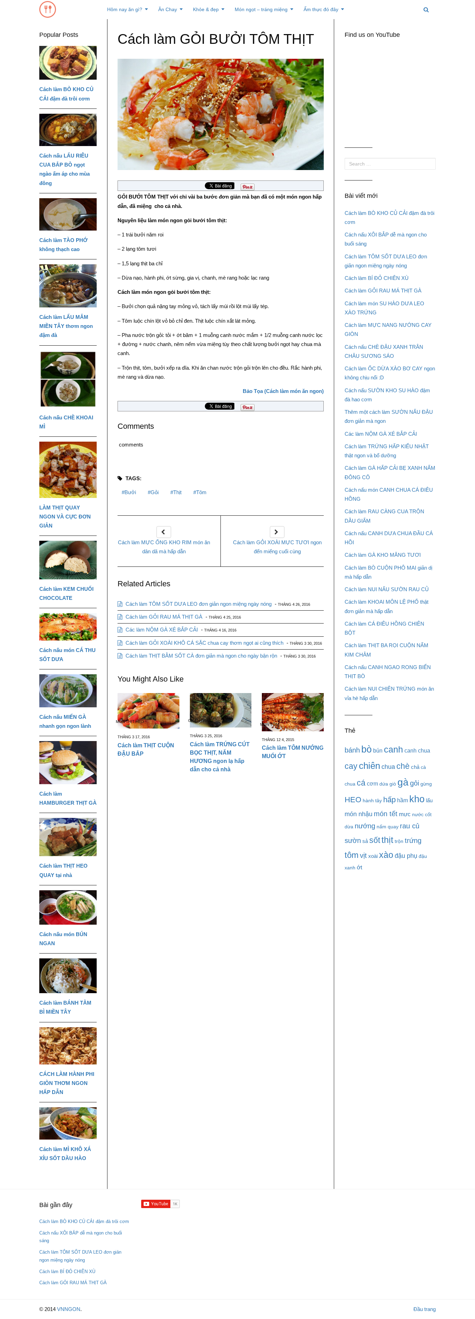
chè (403, 766)
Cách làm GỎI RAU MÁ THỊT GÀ (163, 617)
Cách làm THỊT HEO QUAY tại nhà (63, 870)
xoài (373, 856)
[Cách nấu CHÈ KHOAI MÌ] (68, 379)
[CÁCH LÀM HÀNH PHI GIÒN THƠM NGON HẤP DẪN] (68, 1045)
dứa (383, 784)
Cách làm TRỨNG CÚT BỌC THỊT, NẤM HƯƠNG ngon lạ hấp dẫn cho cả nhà (220, 756)
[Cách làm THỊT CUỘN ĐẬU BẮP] (148, 711)
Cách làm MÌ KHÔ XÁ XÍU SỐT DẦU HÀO (65, 1153)
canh (393, 749)
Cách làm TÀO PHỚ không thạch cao (63, 244)
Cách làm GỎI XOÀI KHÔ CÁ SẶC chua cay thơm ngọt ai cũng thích (203, 643)
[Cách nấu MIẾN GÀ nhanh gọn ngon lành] (68, 690)
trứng (413, 840)
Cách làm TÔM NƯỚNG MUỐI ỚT (292, 752)
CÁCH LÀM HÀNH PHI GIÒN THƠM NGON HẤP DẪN (66, 1083)
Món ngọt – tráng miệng (261, 9)
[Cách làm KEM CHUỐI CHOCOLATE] (68, 560)
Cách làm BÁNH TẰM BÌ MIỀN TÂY (65, 1007)
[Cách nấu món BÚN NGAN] (68, 907)
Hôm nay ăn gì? (124, 9)
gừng (426, 784)
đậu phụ (406, 855)
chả (415, 767)
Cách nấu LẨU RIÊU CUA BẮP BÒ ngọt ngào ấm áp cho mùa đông (64, 169)
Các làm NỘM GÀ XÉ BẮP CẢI (161, 630)
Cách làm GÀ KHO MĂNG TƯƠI (383, 555)
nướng (365, 826)
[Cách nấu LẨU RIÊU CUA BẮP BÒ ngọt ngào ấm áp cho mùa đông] (68, 130)
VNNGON (68, 1309)
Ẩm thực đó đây (321, 9)
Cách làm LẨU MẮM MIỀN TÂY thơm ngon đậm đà (66, 326)
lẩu (429, 800)
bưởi (130, 492)
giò (392, 784)
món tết (385, 814)
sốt (374, 840)
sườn (353, 840)
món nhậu (358, 814)
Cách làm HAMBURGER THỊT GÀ (68, 798)
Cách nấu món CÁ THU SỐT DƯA (67, 654)
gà (403, 782)
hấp (389, 799)
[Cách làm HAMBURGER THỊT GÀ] (68, 762)
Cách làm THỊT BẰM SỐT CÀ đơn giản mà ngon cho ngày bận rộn (200, 656)
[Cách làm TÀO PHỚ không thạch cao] (68, 214)
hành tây (372, 800)
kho (417, 799)
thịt (177, 492)
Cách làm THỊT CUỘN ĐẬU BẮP (146, 749)
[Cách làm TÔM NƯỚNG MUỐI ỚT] (293, 712)
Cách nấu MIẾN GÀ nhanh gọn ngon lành (65, 721)
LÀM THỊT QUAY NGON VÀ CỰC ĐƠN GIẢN (65, 517)
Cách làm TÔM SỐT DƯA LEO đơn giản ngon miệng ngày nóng (198, 604)
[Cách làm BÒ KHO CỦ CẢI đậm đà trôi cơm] (68, 63)
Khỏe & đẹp (206, 9)
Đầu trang (424, 1309)
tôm (201, 492)
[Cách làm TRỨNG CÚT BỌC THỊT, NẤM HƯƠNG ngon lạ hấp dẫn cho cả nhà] (221, 710)
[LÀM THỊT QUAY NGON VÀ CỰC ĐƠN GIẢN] (68, 470)
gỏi (155, 492)
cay (351, 766)
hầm (402, 800)
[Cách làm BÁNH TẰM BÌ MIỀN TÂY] (68, 975)
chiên (369, 766)
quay (393, 826)
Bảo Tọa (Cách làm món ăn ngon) (283, 391)
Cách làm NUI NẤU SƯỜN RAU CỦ (387, 589)
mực (405, 814)
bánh (352, 750)
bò (366, 749)
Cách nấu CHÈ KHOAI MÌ (66, 422)
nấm (381, 826)
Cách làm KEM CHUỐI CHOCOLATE (66, 593)
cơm (372, 784)
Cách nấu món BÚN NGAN (63, 938)
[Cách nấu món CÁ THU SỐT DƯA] (68, 626)
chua (388, 766)
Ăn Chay (167, 9)
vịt (363, 855)
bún (378, 751)
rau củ (409, 826)
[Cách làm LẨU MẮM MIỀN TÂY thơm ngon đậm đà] (68, 285)
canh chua (417, 751)
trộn (399, 841)
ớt (359, 867)
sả (365, 841)
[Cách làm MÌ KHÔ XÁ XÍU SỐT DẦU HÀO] (68, 1123)
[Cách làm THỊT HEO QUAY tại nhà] (68, 837)
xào (386, 855)
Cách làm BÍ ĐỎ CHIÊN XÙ (377, 278)
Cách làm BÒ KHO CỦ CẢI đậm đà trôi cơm (66, 93)
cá (361, 782)
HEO (353, 799)
